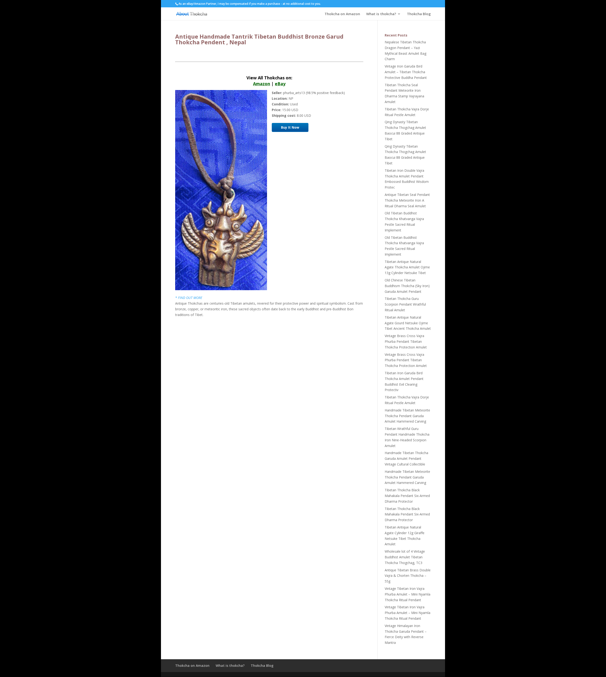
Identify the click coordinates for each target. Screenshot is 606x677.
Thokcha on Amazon (342, 14)
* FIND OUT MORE (188, 297)
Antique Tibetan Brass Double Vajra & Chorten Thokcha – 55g (408, 576)
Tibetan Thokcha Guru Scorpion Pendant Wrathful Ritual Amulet (405, 304)
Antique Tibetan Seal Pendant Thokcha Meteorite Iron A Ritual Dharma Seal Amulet (407, 200)
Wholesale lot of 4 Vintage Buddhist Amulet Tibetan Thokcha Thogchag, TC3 (405, 557)
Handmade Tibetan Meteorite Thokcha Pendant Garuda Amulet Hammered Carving (407, 416)
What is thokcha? (381, 14)
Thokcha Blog (419, 14)
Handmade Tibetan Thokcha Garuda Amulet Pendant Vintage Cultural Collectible (406, 458)
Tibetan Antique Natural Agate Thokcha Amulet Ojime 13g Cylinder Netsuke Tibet (407, 267)
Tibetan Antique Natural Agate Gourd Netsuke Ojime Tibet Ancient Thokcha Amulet (408, 323)
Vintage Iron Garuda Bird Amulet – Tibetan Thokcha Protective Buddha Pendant (406, 72)
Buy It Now (290, 127)
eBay (280, 83)
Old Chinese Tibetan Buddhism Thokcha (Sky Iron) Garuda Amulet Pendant (407, 286)
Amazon (261, 83)
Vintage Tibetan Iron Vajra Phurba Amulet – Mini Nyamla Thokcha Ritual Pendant (407, 594)
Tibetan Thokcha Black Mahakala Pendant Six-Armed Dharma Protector (407, 496)
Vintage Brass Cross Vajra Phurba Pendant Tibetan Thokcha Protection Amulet (406, 341)
